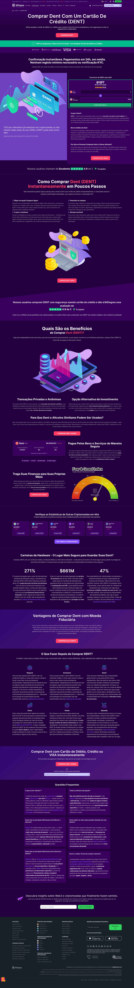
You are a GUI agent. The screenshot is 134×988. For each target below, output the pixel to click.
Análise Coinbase (66, 933)
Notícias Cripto (15, 933)
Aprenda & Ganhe (16, 924)
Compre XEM (21, 533)
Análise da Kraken (66, 926)
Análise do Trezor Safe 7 (43, 959)
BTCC (30, 725)
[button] (83, 1)
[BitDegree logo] (17, 967)
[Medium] (102, 946)
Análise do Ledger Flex (42, 957)
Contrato (64, 956)
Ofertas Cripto (15, 937)
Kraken (23, 725)
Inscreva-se (115, 927)
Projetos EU (65, 945)
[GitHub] (110, 946)
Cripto (16, 10)
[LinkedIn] (99, 946)
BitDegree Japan (66, 954)
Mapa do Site (84, 979)
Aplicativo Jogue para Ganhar (19, 939)
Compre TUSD (57, 533)
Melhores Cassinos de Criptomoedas (21, 952)
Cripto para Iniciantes (17, 926)
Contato (64, 958)
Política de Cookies (104, 979)
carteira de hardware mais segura (34, 599)
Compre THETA (39, 533)
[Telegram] (91, 946)
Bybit (18, 725)
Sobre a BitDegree (66, 939)
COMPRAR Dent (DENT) (67, 641)
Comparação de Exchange (18, 948)
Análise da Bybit (65, 924)
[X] (88, 946)
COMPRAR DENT (67, 35)
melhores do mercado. (36, 699)
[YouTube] (93, 946)
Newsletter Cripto (16, 928)
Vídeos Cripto (15, 935)
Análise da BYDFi (66, 930)
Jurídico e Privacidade (93, 979)
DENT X (34, 460)
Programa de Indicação (67, 948)
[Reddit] (107, 946)
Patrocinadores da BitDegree (69, 952)
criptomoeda (33, 798)
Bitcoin (48, 798)
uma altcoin (51, 796)
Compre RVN (113, 533)
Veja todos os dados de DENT (38, 453)
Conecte (118, 1)
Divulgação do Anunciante (115, 979)
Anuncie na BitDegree (67, 950)
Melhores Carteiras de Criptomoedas (21, 950)
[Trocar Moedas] (100, 95)
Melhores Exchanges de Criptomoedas (21, 945)
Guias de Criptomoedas (17, 930)
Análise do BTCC (66, 928)
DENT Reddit (42, 460)
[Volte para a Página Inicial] (13, 10)
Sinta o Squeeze (86, 907)
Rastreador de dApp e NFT (18, 958)
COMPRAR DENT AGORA (100, 158)
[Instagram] (105, 946)
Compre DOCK (94, 533)
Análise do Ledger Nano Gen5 (44, 961)
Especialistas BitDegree (67, 941)
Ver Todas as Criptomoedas (67, 541)
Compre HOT (76, 533)
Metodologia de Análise (67, 943)
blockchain (30, 866)
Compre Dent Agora (100, 105)
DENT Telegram (52, 460)
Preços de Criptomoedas (18, 956)
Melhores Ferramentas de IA (19, 954)
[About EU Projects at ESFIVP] (92, 956)
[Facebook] (96, 946)
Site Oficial (26, 460)
